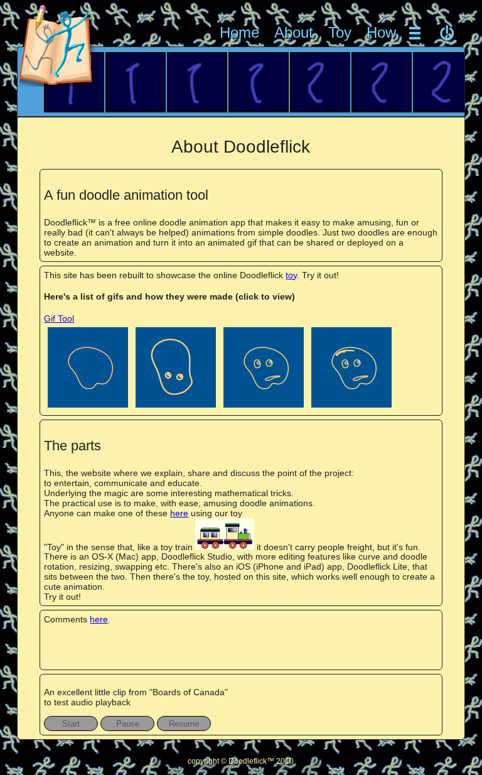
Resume (184, 724)
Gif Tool (59, 318)
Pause (127, 724)
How (381, 32)
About (293, 32)
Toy (339, 32)
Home (239, 32)
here (179, 513)
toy (291, 275)
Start (71, 724)
